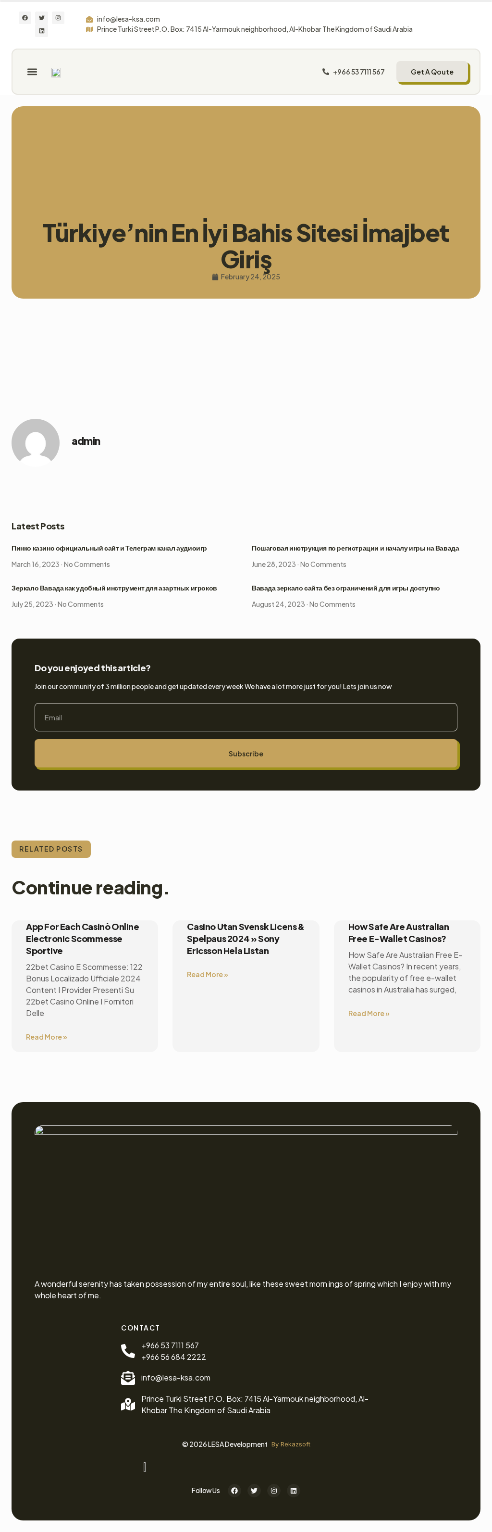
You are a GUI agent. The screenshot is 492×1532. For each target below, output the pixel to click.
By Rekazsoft (290, 1444)
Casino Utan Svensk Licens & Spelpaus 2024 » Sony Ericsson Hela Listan (245, 938)
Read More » (46, 1036)
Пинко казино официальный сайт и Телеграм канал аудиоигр (109, 548)
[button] (32, 71)
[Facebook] (25, 18)
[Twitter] (41, 18)
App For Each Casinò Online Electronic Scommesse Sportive (82, 938)
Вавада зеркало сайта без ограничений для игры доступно (346, 588)
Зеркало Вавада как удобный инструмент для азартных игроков (114, 588)
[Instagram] (58, 18)
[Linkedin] (41, 30)
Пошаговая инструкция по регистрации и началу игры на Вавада (355, 548)
